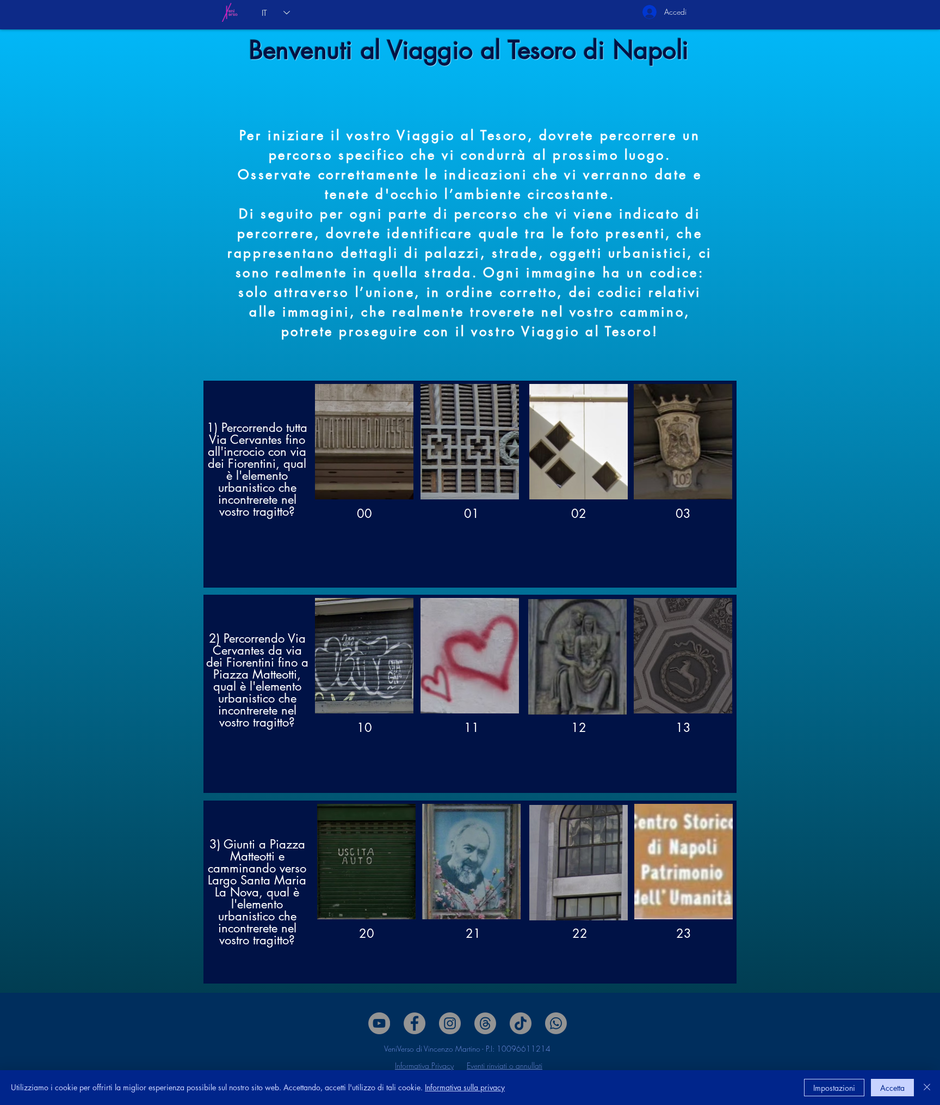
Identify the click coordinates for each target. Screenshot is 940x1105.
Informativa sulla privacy (465, 1087)
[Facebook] (414, 1023)
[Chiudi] (926, 1087)
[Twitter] (450, 1023)
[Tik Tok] (520, 1023)
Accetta (892, 1088)
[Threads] (485, 1023)
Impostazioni (834, 1088)
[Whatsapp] (556, 1023)
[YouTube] (379, 1023)
